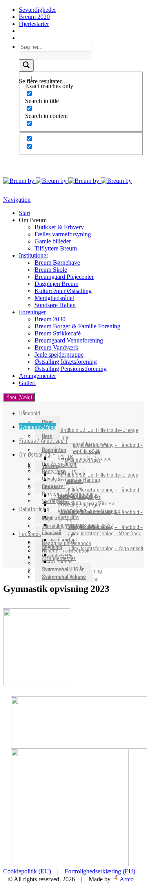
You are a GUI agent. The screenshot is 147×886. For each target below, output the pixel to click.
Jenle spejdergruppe (58, 354)
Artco (126, 879)
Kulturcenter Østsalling (63, 290)
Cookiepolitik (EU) (27, 871)
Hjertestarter (34, 23)
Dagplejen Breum (56, 283)
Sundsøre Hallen (55, 305)
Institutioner (33, 255)
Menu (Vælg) (19, 397)
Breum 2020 (34, 16)
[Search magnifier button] (26, 65)
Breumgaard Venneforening (68, 340)
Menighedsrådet (54, 298)
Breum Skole (50, 269)
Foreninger (32, 312)
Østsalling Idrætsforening (65, 361)
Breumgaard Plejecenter (64, 276)
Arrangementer (37, 375)
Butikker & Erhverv (59, 227)
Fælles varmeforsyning (62, 234)
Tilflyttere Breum (55, 248)
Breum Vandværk (56, 347)
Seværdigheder (37, 9)
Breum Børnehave (57, 262)
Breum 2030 (49, 319)
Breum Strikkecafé (57, 333)
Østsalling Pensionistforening (70, 368)
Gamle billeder (52, 241)
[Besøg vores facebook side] (20, 31)
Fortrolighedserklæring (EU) (100, 871)
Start (24, 213)
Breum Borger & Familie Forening (77, 326)
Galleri (27, 382)
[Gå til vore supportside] (20, 38)
